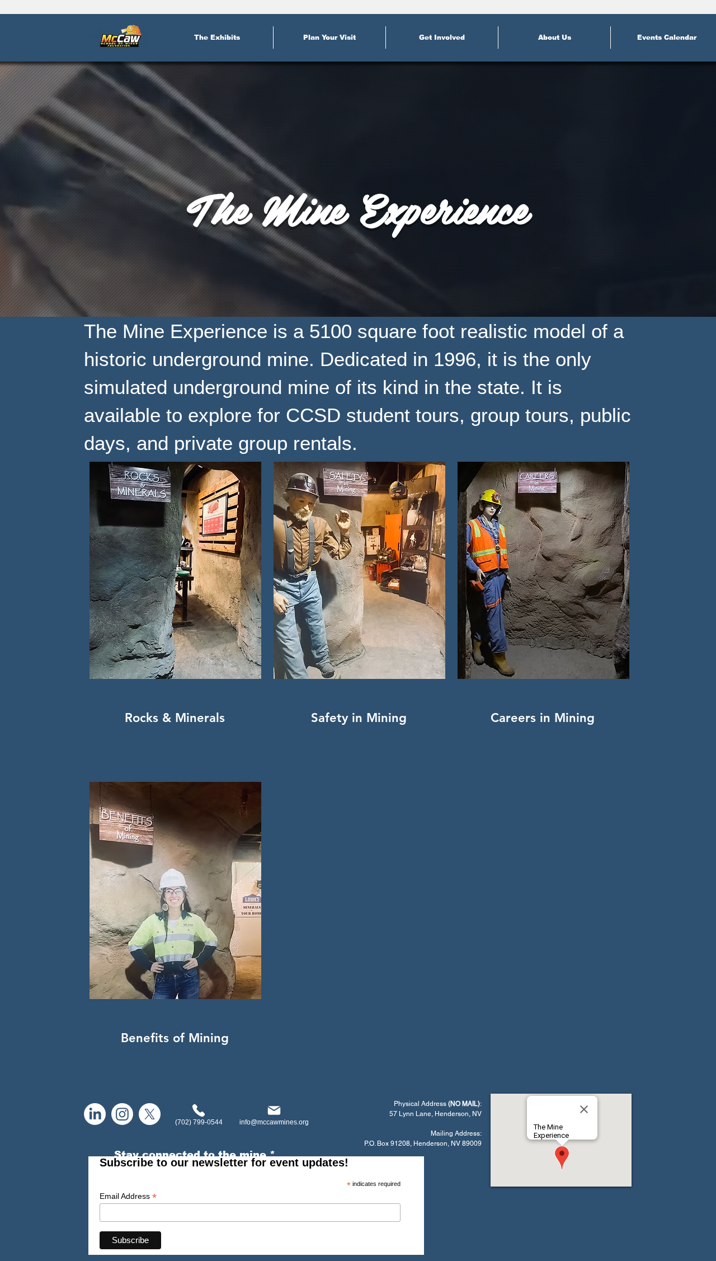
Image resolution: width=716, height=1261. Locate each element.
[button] (217, 37)
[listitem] (174, 617)
